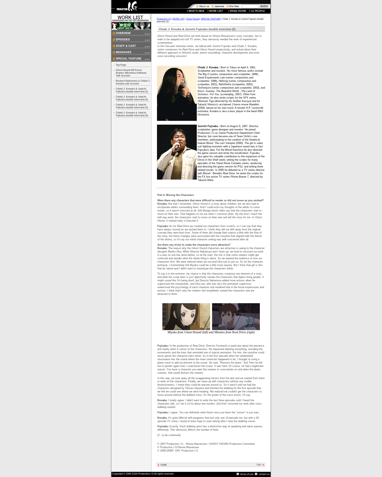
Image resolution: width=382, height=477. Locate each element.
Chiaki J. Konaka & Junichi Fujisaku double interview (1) (132, 90)
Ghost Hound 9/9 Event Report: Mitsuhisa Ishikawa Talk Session (131, 73)
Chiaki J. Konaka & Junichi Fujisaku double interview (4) (132, 114)
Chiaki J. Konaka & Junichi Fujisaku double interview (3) (132, 106)
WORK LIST (178, 19)
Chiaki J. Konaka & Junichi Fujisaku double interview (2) (132, 98)
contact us (264, 474)
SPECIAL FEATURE (210, 19)
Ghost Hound (192, 19)
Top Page (121, 65)
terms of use (246, 474)
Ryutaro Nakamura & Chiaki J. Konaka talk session (133, 82)
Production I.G (164, 19)
